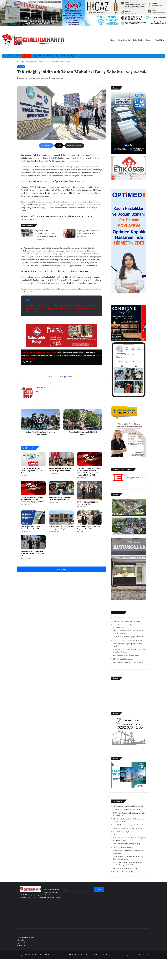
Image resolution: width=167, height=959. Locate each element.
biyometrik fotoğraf (23, 943)
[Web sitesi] (36, 391)
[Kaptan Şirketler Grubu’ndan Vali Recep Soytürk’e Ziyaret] (69, 233)
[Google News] (66, 376)
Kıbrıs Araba (21, 945)
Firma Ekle (158, 40)
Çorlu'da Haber (42, 387)
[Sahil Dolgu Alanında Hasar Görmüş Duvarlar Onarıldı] (33, 517)
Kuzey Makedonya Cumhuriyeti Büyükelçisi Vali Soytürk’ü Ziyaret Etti (33, 554)
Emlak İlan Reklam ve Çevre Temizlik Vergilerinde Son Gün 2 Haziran (32, 471)
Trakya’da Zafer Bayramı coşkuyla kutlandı (127, 621)
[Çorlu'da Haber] (33, 40)
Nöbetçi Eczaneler (124, 40)
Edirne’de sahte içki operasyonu (123, 659)
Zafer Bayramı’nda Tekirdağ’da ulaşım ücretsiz (128, 872)
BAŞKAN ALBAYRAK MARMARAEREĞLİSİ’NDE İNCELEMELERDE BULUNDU (46, 234)
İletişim (148, 40)
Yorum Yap (61, 569)
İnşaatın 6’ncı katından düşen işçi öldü (125, 868)
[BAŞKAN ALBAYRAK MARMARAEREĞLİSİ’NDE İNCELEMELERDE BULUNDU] (27, 233)
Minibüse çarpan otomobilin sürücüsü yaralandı (128, 618)
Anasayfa (21, 62)
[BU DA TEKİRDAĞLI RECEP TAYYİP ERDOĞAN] (89, 490)
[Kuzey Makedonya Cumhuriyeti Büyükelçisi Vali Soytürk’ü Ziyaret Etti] (33, 542)
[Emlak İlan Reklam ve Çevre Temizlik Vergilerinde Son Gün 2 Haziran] (33, 459)
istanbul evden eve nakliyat (25, 937)
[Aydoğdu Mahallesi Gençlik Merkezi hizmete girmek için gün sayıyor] (61, 517)
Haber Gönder (138, 40)
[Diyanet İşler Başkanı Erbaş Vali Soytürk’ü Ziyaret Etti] (89, 517)
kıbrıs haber (20, 940)
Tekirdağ (28, 62)
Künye (112, 40)
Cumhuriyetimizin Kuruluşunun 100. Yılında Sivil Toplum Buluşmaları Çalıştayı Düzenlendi (32, 500)
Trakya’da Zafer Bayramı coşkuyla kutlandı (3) (128, 637)
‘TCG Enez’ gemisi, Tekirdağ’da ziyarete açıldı (128, 640)
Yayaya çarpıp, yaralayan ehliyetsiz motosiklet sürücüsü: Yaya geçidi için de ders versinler (59, 56)
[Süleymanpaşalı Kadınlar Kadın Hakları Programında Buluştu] (61, 459)
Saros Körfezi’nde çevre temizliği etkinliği (126, 655)
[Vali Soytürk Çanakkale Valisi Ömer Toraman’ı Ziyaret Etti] (61, 488)
